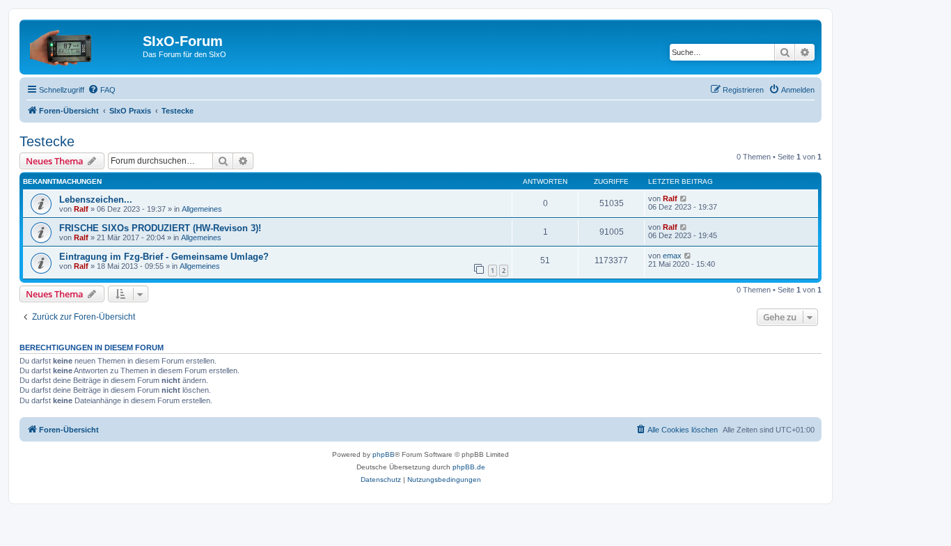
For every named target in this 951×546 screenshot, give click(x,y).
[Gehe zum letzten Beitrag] (684, 198)
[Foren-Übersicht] (83, 45)
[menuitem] (102, 89)
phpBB (383, 454)
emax (672, 255)
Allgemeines (202, 209)
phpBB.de (469, 467)
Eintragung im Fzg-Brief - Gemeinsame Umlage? (164, 256)
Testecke (46, 141)
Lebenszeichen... (95, 199)
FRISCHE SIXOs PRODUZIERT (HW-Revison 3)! (160, 228)
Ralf (81, 209)
